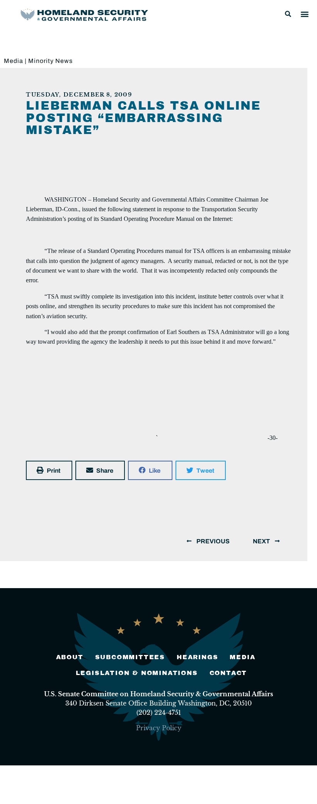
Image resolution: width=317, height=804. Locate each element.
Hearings (197, 657)
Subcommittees (130, 657)
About (70, 657)
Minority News (50, 61)
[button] (288, 14)
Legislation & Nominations (137, 673)
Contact (228, 673)
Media (13, 61)
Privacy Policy (158, 728)
